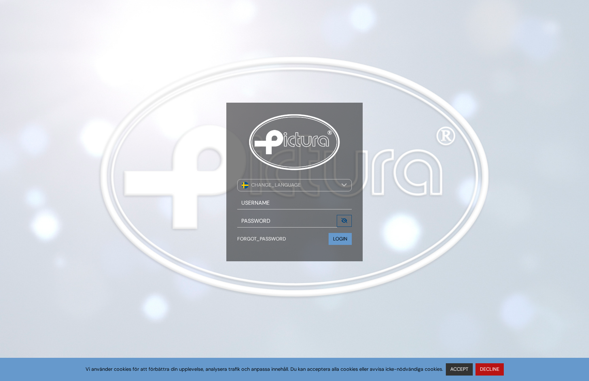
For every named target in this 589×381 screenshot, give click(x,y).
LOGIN (340, 239)
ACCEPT (459, 369)
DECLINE (489, 369)
